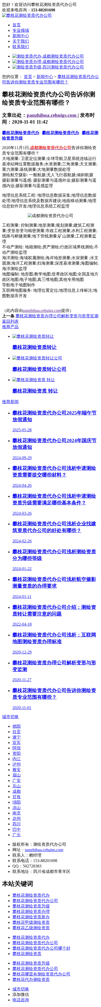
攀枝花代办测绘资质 (31, 979)
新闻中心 (20, 36)
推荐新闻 (10, 401)
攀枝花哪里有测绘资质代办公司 (41, 974)
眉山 (16, 775)
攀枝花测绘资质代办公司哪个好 (41, 948)
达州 (16, 818)
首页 (16, 25)
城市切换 (10, 716)
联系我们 (20, 46)
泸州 (16, 764)
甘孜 (16, 797)
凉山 (16, 807)
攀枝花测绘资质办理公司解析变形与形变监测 (57, 316)
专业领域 (20, 30)
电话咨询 (20, 1000)
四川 (16, 824)
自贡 (16, 731)
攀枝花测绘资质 (26, 953)
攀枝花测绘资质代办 (20, 132)
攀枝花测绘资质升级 (31, 906)
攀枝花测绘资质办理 (31, 911)
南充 (16, 813)
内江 (16, 759)
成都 (16, 791)
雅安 (16, 769)
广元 (16, 835)
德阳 (16, 726)
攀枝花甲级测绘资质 (31, 922)
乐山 (16, 786)
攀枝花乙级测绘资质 (31, 928)
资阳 (16, 753)
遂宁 (16, 737)
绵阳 (16, 802)
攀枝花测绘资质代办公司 (35, 900)
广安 (16, 780)
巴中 (16, 829)
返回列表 (10, 321)
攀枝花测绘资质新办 (31, 917)
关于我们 (20, 41)
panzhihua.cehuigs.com (52, 115)
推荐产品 (10, 327)
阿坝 (16, 748)
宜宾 (16, 742)
